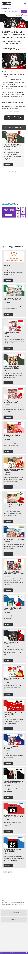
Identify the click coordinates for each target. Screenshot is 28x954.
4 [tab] (14, 171)
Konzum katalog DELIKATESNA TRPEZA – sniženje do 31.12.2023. (14, 470)
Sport (16, 902)
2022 (4, 902)
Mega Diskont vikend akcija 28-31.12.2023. (14, 679)
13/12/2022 (5, 900)
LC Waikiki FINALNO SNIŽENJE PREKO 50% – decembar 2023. (13, 816)
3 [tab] (12, 171)
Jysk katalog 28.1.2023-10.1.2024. (11, 747)
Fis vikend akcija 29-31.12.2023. (14, 539)
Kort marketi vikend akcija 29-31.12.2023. (13, 505)
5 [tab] (15, 171)
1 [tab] (9, 171)
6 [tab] (17, 171)
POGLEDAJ (9, 162)
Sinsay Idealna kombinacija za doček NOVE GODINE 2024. (13, 781)
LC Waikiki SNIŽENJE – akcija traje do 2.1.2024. (13, 850)
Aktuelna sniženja (10, 902)
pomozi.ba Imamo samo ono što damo (13, 264)
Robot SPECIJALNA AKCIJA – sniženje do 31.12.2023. (13, 367)
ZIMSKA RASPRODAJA (20, 904)
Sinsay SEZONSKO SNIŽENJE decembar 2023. (13, 713)
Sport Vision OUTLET (8, 904)
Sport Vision (21, 902)
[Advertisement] (14, 187)
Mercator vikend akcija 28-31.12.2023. (12, 435)
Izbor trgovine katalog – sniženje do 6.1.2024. (12, 145)
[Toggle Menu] (25, 3)
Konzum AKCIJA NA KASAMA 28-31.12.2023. (13, 608)
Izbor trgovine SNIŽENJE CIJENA (12, 333)
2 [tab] (11, 171)
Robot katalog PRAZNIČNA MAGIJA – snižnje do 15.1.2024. (14, 572)
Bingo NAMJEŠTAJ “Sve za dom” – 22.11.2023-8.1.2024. (13, 298)
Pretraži (23, 11)
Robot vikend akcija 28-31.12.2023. (11, 643)
